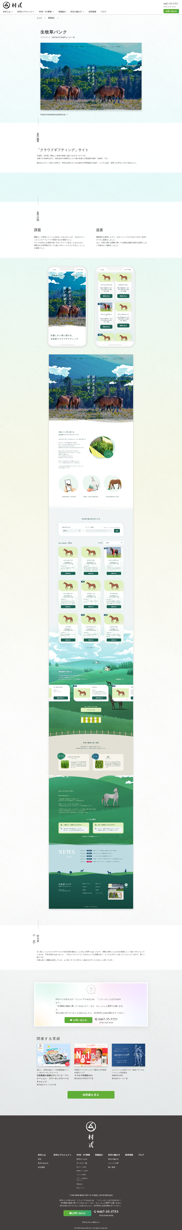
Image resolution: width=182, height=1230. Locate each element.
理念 (39, 1159)
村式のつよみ (82, 1159)
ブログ (103, 12)
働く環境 (111, 1167)
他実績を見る (91, 1094)
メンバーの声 (113, 1163)
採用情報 (92, 12)
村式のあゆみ (43, 1163)
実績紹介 (62, 12)
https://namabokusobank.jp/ (53, 114)
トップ (39, 18)
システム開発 (81, 1174)
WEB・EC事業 (45, 12)
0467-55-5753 (170, 3)
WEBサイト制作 (82, 1171)
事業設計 (80, 1184)
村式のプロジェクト (25, 12)
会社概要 (41, 1167)
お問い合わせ (171, 11)
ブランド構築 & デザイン (82, 1179)
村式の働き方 (76, 12)
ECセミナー (81, 1188)
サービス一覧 (82, 1163)
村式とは (7, 12)
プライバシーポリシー (91, 1222)
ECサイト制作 (81, 1167)
